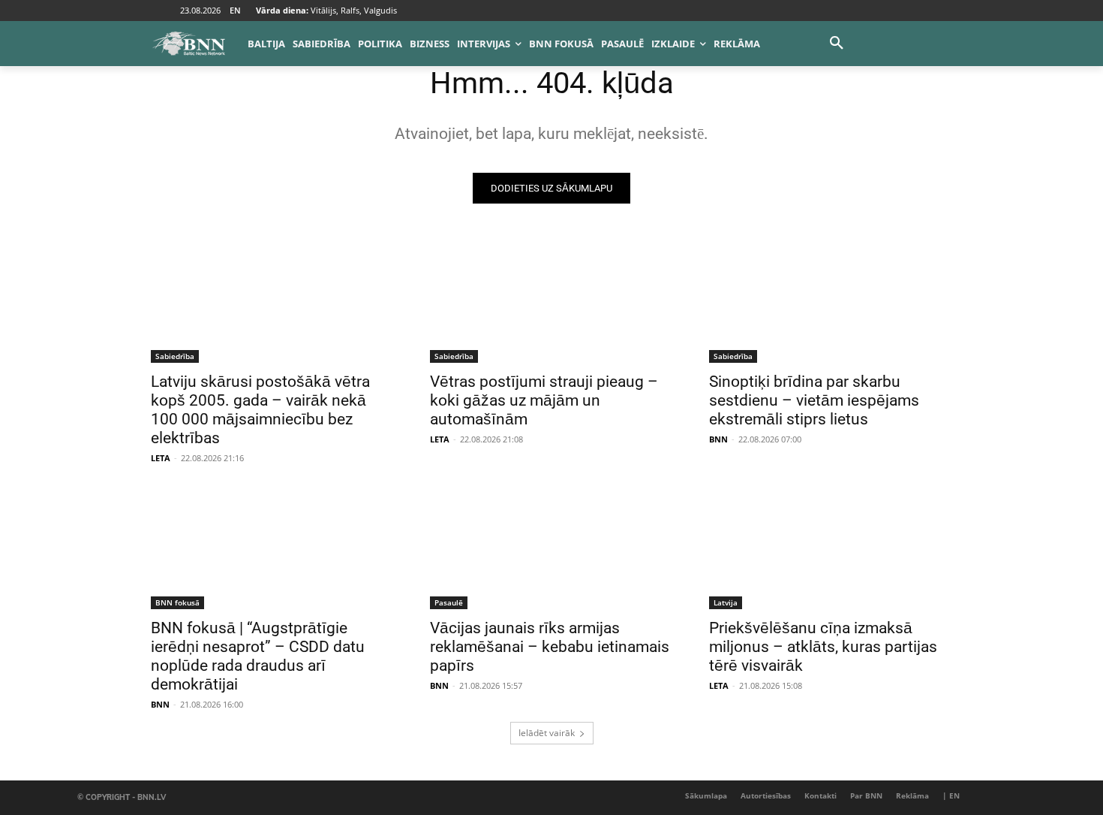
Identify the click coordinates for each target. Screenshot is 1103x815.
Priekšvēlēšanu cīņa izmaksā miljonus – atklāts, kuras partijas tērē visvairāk (823, 647)
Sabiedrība (174, 356)
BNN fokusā (177, 602)
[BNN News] (188, 43)
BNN (718, 439)
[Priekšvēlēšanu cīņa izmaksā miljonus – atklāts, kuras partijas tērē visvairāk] (830, 548)
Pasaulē (448, 602)
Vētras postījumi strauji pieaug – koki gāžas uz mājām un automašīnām (544, 400)
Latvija (726, 602)
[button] (836, 43)
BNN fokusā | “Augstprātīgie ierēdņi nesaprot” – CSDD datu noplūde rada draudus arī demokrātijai (258, 656)
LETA (160, 457)
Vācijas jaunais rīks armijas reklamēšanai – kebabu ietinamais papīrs (549, 647)
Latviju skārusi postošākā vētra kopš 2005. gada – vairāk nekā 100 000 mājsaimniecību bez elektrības (260, 410)
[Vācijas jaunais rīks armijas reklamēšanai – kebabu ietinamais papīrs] (551, 548)
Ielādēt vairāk (546, 732)
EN (235, 10)
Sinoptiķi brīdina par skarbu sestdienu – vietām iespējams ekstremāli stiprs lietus (814, 400)
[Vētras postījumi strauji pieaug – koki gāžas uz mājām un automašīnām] (551, 302)
